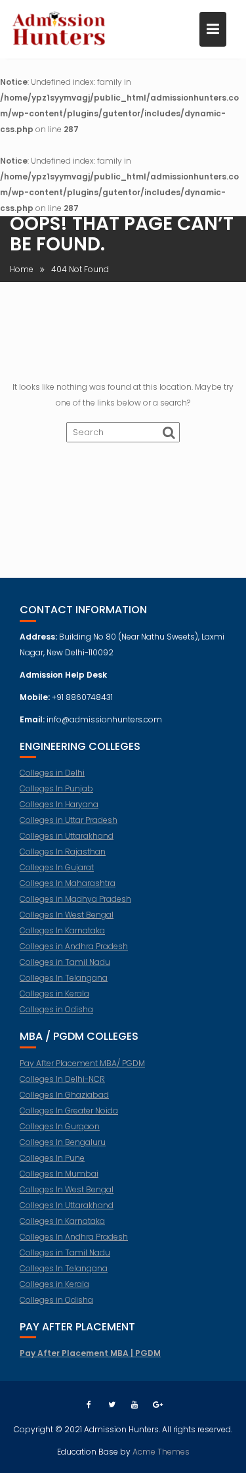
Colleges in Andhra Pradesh (74, 946)
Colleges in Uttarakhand (66, 835)
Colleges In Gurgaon (60, 1126)
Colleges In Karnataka (62, 930)
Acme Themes (161, 1451)
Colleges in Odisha (56, 1009)
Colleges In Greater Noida (69, 1110)
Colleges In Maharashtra (67, 883)
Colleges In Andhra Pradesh (74, 1236)
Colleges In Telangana (64, 977)
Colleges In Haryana (59, 804)
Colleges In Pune (52, 1157)
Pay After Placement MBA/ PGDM (82, 1063)
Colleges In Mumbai (59, 1173)
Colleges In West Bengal (66, 914)
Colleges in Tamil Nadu (65, 962)
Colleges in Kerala (54, 993)
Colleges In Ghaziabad (64, 1094)
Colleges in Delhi (52, 772)
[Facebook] (88, 1404)
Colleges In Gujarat (57, 867)
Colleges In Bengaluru (63, 1142)
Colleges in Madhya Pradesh (75, 898)
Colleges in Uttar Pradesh (68, 820)
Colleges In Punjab (56, 788)
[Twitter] (111, 1404)
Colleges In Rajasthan (63, 851)
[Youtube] (134, 1404)
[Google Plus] (157, 1404)
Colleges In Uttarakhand (66, 1205)
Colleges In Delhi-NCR (62, 1079)
